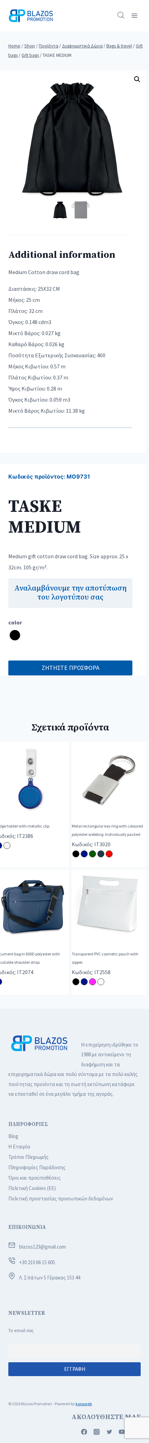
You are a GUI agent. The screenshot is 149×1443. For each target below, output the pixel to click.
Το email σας (21, 1330)
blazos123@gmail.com (42, 1246)
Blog (13, 1136)
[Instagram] (97, 1432)
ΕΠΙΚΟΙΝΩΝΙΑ (27, 1227)
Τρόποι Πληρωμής (28, 1157)
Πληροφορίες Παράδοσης (36, 1167)
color (15, 622)
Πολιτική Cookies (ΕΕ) (32, 1188)
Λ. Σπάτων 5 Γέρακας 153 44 (49, 1277)
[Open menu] (134, 15)
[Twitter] (109, 1432)
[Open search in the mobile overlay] (120, 15)
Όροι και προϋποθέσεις (34, 1177)
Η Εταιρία (19, 1146)
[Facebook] (84, 1432)
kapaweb (84, 1403)
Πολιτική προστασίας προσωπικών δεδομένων (60, 1198)
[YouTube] (122, 1432)
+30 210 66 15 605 (37, 1262)
